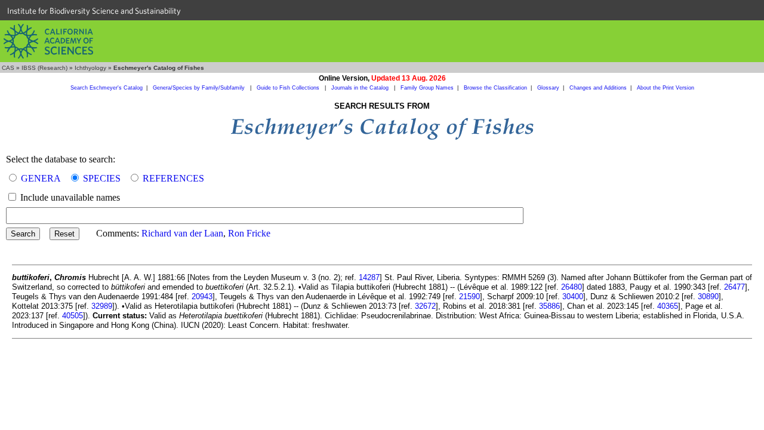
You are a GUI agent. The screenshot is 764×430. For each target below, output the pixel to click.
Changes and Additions (598, 88)
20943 (202, 296)
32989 (101, 306)
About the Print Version (665, 88)
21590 (469, 296)
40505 (72, 315)
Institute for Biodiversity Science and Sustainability (94, 11)
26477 (734, 286)
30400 (572, 296)
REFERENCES (173, 178)
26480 (571, 286)
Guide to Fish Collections (289, 88)
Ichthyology (90, 67)
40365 (667, 306)
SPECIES (102, 178)
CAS (8, 67)
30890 (708, 296)
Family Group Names (427, 88)
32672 (425, 306)
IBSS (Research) (44, 67)
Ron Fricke (249, 233)
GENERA (41, 178)
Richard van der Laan (182, 233)
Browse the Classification (495, 88)
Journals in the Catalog (360, 88)
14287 (369, 277)
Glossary (548, 88)
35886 (549, 306)
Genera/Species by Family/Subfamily (200, 88)
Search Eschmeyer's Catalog (106, 88)
